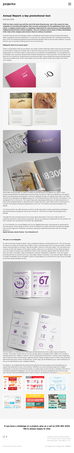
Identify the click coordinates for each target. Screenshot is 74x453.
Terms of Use (17, 446)
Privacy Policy (7, 446)
